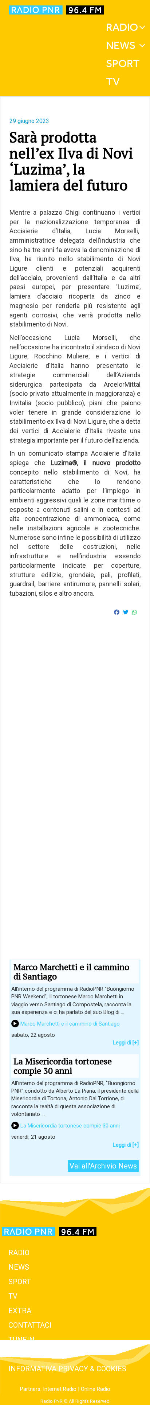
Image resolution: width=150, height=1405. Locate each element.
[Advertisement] (75, 735)
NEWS (18, 1267)
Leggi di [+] (126, 1042)
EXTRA (19, 1310)
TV (113, 81)
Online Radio (95, 1389)
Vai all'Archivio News (103, 1166)
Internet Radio (59, 1389)
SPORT (19, 1281)
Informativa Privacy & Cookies (67, 1368)
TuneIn (21, 1339)
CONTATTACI (30, 1325)
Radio (122, 27)
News (120, 45)
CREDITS (23, 1354)
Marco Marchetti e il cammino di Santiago (70, 1023)
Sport (123, 63)
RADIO (18, 1252)
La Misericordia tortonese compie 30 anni (70, 1125)
